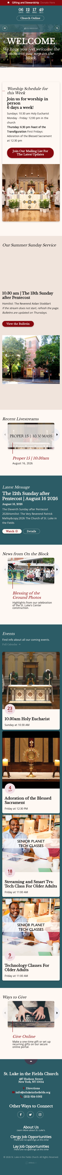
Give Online (23, 1036)
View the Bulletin (18, 323)
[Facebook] (20, 1114)
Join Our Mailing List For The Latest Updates (30, 153)
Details (31, 531)
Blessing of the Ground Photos (26, 595)
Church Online (30, 18)
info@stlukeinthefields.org (32, 1092)
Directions (32, 1088)
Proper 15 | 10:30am (30, 458)
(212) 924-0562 (32, 1096)
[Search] (57, 28)
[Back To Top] (31, 1062)
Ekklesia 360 (31, 1162)
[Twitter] (30, 1114)
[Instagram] (40, 1114)
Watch (10, 531)
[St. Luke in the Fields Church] (31, 28)
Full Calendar (10, 644)
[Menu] (4, 28)
